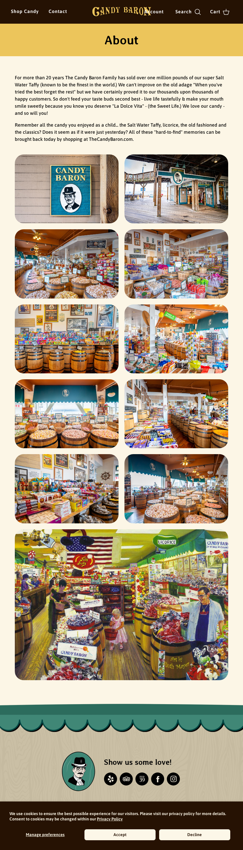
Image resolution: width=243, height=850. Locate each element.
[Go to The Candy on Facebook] (157, 779)
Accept (120, 834)
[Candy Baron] (121, 12)
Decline (194, 834)
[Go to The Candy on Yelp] (110, 779)
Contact (58, 11)
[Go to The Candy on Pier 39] (141, 779)
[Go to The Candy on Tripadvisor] (126, 779)
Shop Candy (25, 11)
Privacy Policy (110, 819)
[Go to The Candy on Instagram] (173, 779)
